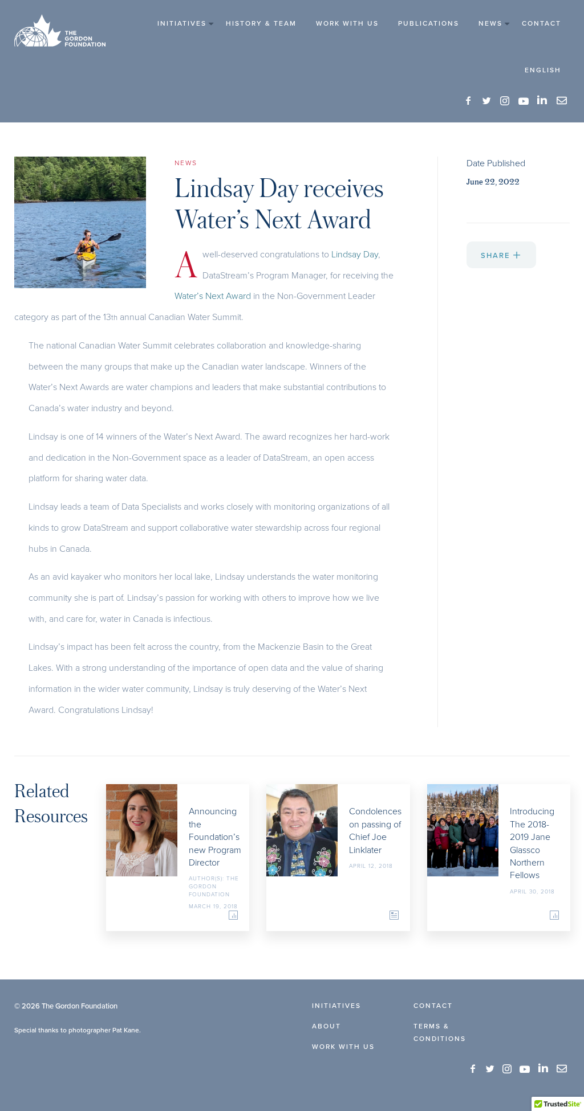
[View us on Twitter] (487, 101)
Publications (428, 23)
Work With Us (347, 23)
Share (497, 255)
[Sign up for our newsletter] (562, 101)
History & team (261, 23)
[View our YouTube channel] (523, 101)
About (326, 1026)
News (490, 23)
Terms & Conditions (439, 1032)
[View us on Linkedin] (543, 100)
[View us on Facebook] (469, 101)
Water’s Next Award (213, 295)
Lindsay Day (354, 254)
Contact (541, 23)
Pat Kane (125, 1030)
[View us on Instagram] (505, 101)
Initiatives (181, 23)
